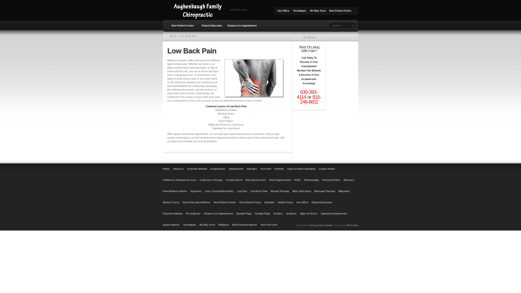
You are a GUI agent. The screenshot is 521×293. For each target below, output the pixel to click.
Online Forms (285, 202)
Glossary (349, 180)
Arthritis (279, 168)
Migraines (344, 191)
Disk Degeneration (280, 180)
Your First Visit (268, 224)
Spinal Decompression (334, 213)
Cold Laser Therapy (211, 180)
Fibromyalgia (311, 180)
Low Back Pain (258, 191)
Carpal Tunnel (327, 168)
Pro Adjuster (193, 213)
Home (173, 36)
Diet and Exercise (255, 180)
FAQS (297, 180)
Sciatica (278, 213)
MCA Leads (352, 225)
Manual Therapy (280, 191)
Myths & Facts (171, 202)
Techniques (299, 10)
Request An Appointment (242, 25)
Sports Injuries (171, 224)
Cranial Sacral (234, 180)
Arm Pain (265, 168)
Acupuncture (217, 168)
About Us (178, 168)
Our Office (283, 10)
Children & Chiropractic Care (179, 180)
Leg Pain (242, 191)
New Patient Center (183, 25)
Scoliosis (291, 213)
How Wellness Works (175, 191)
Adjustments (236, 168)
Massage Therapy (324, 191)
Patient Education (212, 25)
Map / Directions (301, 191)
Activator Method (197, 168)
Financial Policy (331, 180)
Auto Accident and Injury (301, 168)
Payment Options (173, 213)
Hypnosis (195, 191)
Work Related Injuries (244, 224)
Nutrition (270, 202)
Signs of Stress (308, 213)
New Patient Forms (340, 10)
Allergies (252, 168)
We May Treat (318, 10)
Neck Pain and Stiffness (196, 202)
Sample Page (244, 213)
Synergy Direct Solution (321, 225)
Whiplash (223, 224)
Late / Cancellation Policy (219, 191)
